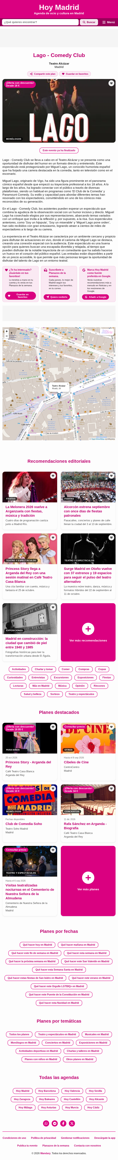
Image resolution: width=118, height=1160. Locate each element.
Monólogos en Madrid (23, 1042)
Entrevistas (38, 677)
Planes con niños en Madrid (41, 1059)
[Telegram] (55, 1123)
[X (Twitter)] (72, 1123)
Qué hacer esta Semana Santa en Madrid (59, 969)
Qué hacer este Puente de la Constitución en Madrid (59, 994)
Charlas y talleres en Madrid (83, 1051)
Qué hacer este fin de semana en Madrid (35, 953)
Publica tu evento (27, 1145)
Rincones (99, 686)
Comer (66, 669)
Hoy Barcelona (47, 1091)
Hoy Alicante (96, 1099)
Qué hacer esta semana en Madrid (86, 953)
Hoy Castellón (72, 1099)
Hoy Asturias (48, 1107)
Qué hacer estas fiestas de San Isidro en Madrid (35, 978)
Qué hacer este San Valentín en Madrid (86, 961)
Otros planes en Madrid (79, 1059)
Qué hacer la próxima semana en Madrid (32, 961)
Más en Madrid (40, 686)
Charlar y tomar (44, 669)
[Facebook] (63, 1123)
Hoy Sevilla (95, 1091)
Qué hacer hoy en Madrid (37, 944)
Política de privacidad (43, 1138)
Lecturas (18, 686)
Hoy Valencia (72, 1091)
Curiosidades (15, 677)
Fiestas (106, 677)
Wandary (45, 1153)
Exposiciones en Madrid (93, 1042)
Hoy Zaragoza (22, 1099)
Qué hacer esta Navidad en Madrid (59, 1003)
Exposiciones (86, 677)
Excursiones (61, 677)
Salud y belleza (32, 694)
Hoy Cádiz (93, 1107)
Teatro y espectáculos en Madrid (57, 1034)
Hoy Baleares (47, 1099)
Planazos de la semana (55, 1145)
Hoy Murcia (72, 1107)
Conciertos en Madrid (57, 1042)
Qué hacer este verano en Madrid (91, 978)
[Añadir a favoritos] (111, 83)
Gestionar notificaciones (75, 1138)
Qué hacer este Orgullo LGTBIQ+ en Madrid (59, 986)
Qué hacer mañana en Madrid (78, 944)
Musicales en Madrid (97, 1034)
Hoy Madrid (22, 1091)
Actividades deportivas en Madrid (38, 1051)
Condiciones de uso (14, 1138)
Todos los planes (19, 1034)
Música (62, 686)
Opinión (80, 686)
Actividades (19, 669)
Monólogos (13, 139)
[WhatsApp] (46, 1123)
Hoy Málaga (25, 1107)
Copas (102, 669)
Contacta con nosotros (87, 1145)
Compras (84, 669)
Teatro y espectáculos (81, 694)
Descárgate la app (104, 1138)
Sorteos (55, 694)
